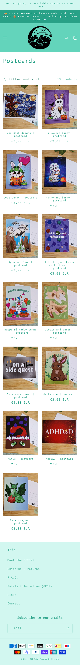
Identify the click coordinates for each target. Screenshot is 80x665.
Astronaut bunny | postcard (59, 199)
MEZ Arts (34, 659)
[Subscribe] (68, 628)
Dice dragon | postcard (20, 522)
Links (11, 594)
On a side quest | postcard (20, 396)
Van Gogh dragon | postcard (20, 134)
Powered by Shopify (49, 659)
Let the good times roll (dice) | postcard (59, 265)
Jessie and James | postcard (59, 331)
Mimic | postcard (20, 458)
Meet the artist (20, 560)
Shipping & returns (23, 568)
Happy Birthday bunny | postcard (20, 331)
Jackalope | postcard (59, 394)
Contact (13, 603)
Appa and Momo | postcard (21, 263)
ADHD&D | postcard (59, 458)
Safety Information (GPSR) (29, 586)
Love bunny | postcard (20, 197)
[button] (5, 38)
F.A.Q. (12, 577)
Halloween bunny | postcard (59, 134)
